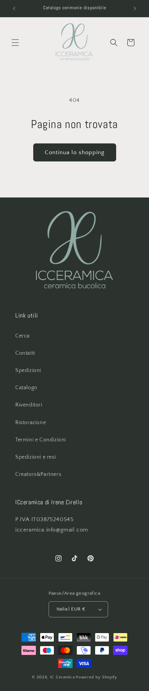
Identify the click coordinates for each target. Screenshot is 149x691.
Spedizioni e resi (35, 457)
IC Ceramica (62, 677)
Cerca (22, 336)
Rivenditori (28, 405)
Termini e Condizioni (40, 440)
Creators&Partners (38, 474)
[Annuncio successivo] (134, 8)
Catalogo (26, 388)
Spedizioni (28, 370)
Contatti (25, 353)
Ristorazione (30, 423)
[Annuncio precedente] (14, 8)
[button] (15, 42)
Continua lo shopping (75, 152)
